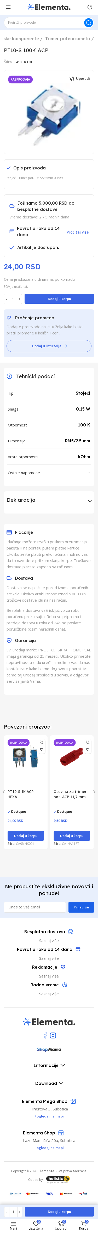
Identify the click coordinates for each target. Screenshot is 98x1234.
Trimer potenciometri (67, 38)
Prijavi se (81, 907)
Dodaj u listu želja (46, 346)
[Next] (94, 791)
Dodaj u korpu (59, 298)
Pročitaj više (78, 232)
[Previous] (4, 791)
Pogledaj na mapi (49, 1147)
